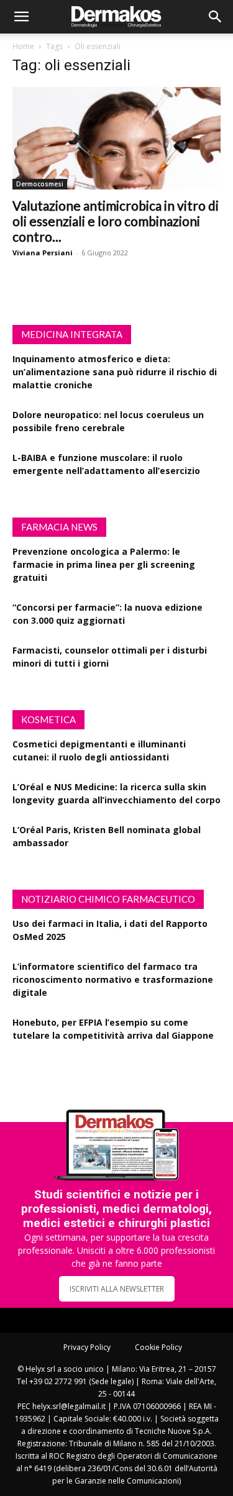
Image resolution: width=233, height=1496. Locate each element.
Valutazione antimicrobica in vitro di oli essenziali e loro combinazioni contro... (115, 221)
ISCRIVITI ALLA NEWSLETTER (117, 1289)
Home (23, 46)
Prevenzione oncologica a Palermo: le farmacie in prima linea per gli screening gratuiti (103, 564)
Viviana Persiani (42, 252)
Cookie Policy (158, 1347)
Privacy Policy (87, 1347)
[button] (21, 17)
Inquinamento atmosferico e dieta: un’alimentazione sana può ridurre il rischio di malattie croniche (114, 372)
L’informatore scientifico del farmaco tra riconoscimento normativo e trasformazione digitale (112, 979)
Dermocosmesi (39, 184)
